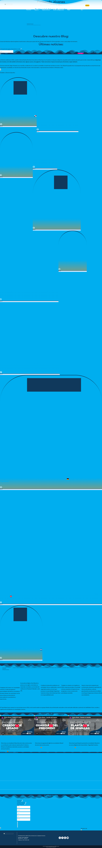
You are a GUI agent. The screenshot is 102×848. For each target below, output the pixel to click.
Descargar (80, 53)
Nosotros (28, 9)
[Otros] (19, 805)
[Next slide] (100, 46)
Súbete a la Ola (46, 9)
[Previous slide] (1, 46)
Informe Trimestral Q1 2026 (89, 52)
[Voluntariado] (22, 800)
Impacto (36, 9)
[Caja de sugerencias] (24, 804)
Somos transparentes (58, 9)
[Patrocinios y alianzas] (25, 803)
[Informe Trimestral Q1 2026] (64, 51)
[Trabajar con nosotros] (25, 802)
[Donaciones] (22, 801)
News (68, 9)
